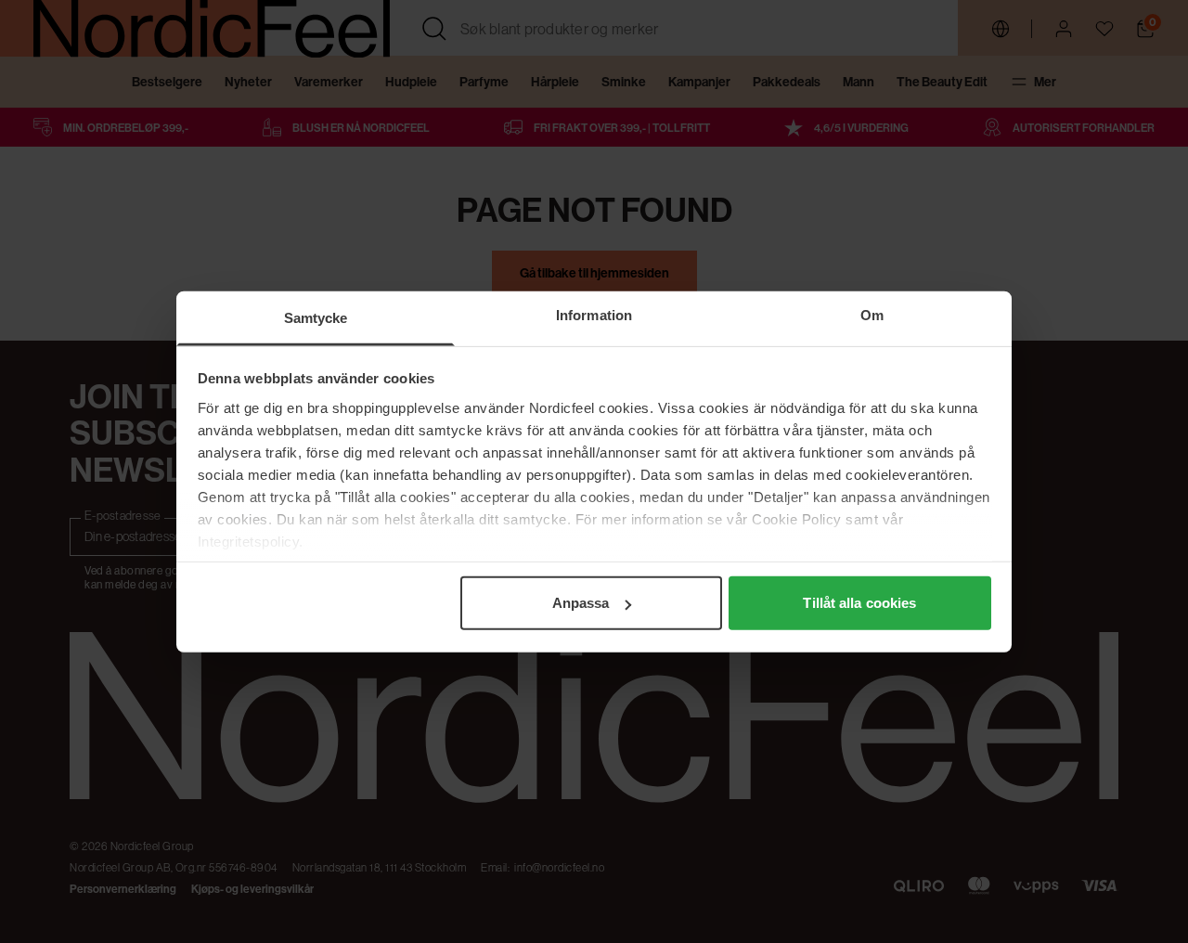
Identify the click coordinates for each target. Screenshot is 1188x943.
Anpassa (581, 603)
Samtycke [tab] (316, 318)
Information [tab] (594, 315)
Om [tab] (872, 315)
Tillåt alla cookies (859, 603)
